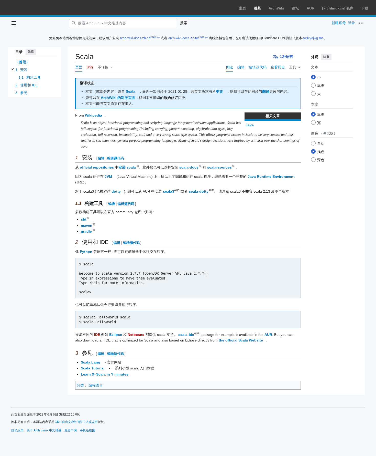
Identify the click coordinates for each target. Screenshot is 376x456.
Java (250, 125)
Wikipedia (93, 115)
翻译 (265, 91)
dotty (116, 191)
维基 (257, 8)
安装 (122, 167)
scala (131, 167)
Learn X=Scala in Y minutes (104, 374)
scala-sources (219, 167)
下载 (364, 8)
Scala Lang (90, 362)
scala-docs (189, 167)
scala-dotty (198, 191)
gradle (86, 231)
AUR (310, 8)
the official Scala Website (241, 340)
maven (87, 225)
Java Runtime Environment (271, 176)
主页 (242, 8)
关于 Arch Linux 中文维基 (44, 430)
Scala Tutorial (93, 368)
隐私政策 (17, 430)
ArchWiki (276, 8)
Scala (130, 91)
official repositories (97, 167)
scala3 (168, 191)
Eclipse (115, 335)
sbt (84, 219)
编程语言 (96, 385)
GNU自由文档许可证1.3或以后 (76, 422)
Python (86, 252)
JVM (108, 176)
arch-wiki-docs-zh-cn (135, 38)
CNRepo (155, 37)
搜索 (183, 23)
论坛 (295, 8)
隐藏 (31, 52)
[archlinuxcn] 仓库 (337, 8)
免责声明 (70, 430)
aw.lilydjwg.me (313, 38)
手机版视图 (87, 430)
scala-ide (186, 335)
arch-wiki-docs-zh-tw (183, 38)
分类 (80, 385)
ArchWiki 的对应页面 (118, 98)
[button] (14, 23)
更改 (219, 91)
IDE (97, 335)
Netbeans (136, 335)
